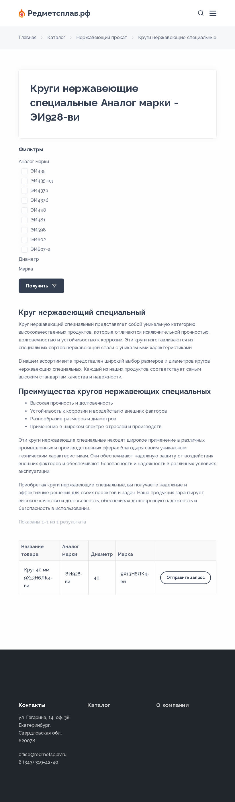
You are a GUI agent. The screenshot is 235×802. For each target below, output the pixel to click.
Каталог (98, 705)
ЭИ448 (38, 210)
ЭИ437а (39, 190)
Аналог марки (34, 161)
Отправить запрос (186, 577)
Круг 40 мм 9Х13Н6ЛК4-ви (38, 577)
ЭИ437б (39, 200)
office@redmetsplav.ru (42, 754)
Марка (26, 269)
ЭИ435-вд (41, 180)
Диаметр (29, 259)
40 (96, 578)
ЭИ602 (38, 239)
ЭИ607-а (40, 249)
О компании (172, 705)
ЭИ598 (38, 230)
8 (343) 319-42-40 (38, 762)
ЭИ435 (38, 171)
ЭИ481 (38, 220)
